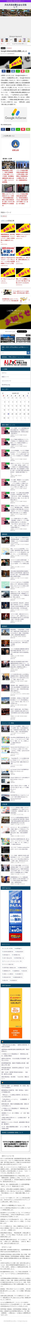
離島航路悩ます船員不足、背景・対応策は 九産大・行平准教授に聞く (15, 1091)
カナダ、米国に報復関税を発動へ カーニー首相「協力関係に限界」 (15, 1127)
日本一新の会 (8, 958)
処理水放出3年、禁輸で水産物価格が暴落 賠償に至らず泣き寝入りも (15, 1105)
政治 (25, 971)
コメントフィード (6, 381)
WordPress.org (6, 384)
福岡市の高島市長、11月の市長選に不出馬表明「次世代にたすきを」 (15, 1059)
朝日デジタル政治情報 (10, 1042)
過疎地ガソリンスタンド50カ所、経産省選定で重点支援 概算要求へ (15, 1123)
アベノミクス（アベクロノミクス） (13, 961)
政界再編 (18, 948)
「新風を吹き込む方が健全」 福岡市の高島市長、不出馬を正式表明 (15, 1045)
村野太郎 (15, 150)
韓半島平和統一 (19, 958)
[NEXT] (28, 393)
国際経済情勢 (23, 967)
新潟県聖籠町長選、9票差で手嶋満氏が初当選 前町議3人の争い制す (15, 1064)
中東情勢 (16, 955)
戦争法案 (7, 955)
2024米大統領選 (8, 951)
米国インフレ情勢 (8, 974)
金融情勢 (16, 971)
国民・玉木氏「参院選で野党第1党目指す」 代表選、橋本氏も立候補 (14, 1073)
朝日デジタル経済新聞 (10, 1082)
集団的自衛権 (18, 977)
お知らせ (3, 48)
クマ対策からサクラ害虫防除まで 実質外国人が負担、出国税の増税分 (14, 1055)
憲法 (6, 980)
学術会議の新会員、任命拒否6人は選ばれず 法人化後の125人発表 (15, 1068)
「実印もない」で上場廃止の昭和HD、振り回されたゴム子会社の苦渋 (15, 1095)
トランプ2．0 (8, 948)
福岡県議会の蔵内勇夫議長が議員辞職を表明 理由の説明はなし (15, 1050)
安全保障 (20, 974)
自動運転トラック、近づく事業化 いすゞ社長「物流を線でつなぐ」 (15, 1114)
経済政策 (14, 980)
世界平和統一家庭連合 (10, 967)
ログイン (4, 373)
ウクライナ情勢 (8, 964)
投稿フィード (5, 377)
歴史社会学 (7, 977)
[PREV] (3, 393)
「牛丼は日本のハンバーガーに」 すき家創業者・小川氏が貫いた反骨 (15, 1100)
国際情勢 (7, 971)
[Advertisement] (15, 25)
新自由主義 (20, 951)
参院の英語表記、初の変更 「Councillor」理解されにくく (15, 1077)
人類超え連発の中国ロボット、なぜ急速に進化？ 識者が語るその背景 (15, 1118)
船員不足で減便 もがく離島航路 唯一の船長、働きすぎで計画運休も (15, 1086)
